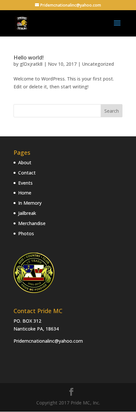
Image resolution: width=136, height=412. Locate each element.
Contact (27, 173)
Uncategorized (98, 64)
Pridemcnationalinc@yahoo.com (48, 341)
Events (25, 183)
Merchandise (32, 223)
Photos (26, 233)
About (24, 162)
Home (24, 193)
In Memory (30, 203)
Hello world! (29, 57)
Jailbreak (27, 213)
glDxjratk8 (31, 64)
